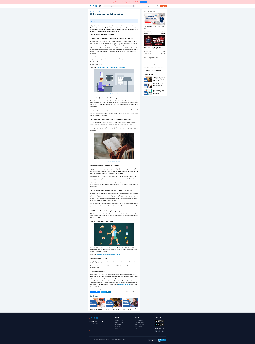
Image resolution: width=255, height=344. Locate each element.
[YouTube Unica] (156, 331)
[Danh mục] (100, 6)
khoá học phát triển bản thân (124, 284)
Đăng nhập (163, 6)
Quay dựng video (138, 326)
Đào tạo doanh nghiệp (139, 324)
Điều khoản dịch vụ (119, 328)
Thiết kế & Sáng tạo (148, 67)
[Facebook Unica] (159, 331)
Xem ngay (144, 2)
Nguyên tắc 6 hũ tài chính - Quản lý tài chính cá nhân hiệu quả (110, 67)
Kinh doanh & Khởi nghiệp (149, 64)
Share (98, 291)
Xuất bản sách (138, 328)
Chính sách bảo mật (119, 330)
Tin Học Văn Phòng (159, 67)
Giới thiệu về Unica (119, 320)
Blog (93, 11)
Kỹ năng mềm (99, 11)
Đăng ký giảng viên (139, 320)
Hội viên (154, 6)
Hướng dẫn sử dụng (119, 322)
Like (92, 291)
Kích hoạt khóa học (119, 324)
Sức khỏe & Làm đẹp (156, 70)
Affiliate (136, 330)
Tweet (103, 291)
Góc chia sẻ (117, 326)
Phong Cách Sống (148, 61)
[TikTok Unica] (163, 331)
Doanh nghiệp (147, 6)
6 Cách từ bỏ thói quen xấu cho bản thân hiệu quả (108, 254)
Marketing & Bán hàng (158, 61)
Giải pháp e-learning (139, 322)
